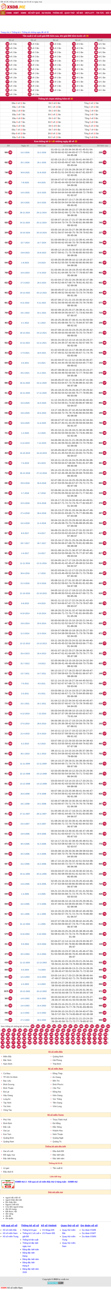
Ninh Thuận (58, 1134)
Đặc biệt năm (58, 1158)
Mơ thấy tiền (11, 1202)
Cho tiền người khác (14, 1207)
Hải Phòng (57, 1060)
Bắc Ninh (7, 1060)
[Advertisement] (55, 23)
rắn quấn (9, 1218)
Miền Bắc (7, 1056)
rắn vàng (9, 1214)
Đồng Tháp (57, 1073)
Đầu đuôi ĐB (58, 1151)
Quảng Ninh (58, 1056)
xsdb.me (65, 1279)
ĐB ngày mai (9, 1155)
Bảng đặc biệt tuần (30, 1249)
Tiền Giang (57, 1103)
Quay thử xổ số (70, 1225)
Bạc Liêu (7, 1081)
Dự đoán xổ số (89, 1225)
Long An (6, 1099)
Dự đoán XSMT (89, 1233)
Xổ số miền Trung (10, 1236)
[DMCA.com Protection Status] (55, 1284)
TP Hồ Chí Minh (10, 1077)
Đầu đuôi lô (8, 1172)
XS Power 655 (48, 1233)
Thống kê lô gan (29, 1230)
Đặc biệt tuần (58, 1155)
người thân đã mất (13, 1200)
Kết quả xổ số (9, 1225)
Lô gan (6, 1168)
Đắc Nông (57, 1127)
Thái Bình (57, 1064)
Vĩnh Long (57, 1106)
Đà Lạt (6, 1092)
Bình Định (7, 1123)
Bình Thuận (8, 1088)
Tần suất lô (57, 1168)
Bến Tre (56, 1081)
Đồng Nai (57, 1092)
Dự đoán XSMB (89, 1230)
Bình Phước (58, 1084)
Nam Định (7, 1064)
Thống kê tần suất (30, 1240)
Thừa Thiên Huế (60, 1119)
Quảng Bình (8, 1138)
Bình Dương (8, 1084)
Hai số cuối (8, 1151)
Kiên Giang (57, 1095)
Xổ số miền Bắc (10, 1230)
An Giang (57, 1077)
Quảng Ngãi (58, 1138)
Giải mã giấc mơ (55, 1192)
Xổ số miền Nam (10, 1233)
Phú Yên (7, 1119)
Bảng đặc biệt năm (30, 1259)
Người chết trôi (12, 1204)
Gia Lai (6, 1130)
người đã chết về (12, 1197)
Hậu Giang (8, 1095)
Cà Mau (6, 1073)
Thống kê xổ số (30, 1225)
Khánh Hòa (58, 1130)
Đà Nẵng (57, 1123)
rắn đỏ (8, 1216)
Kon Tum (7, 1134)
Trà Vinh (7, 1106)
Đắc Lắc (7, 1127)
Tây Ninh (7, 1103)
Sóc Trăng (57, 1099)
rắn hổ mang (11, 1209)
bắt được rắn (11, 1211)
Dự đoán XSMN (89, 1236)
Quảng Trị (57, 1141)
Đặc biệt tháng (9, 1158)
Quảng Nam (8, 1141)
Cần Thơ (57, 1088)
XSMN (4, 1288)
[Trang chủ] (12, 7)
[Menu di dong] (2, 13)
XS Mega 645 (48, 1230)
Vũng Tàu (7, 1110)
